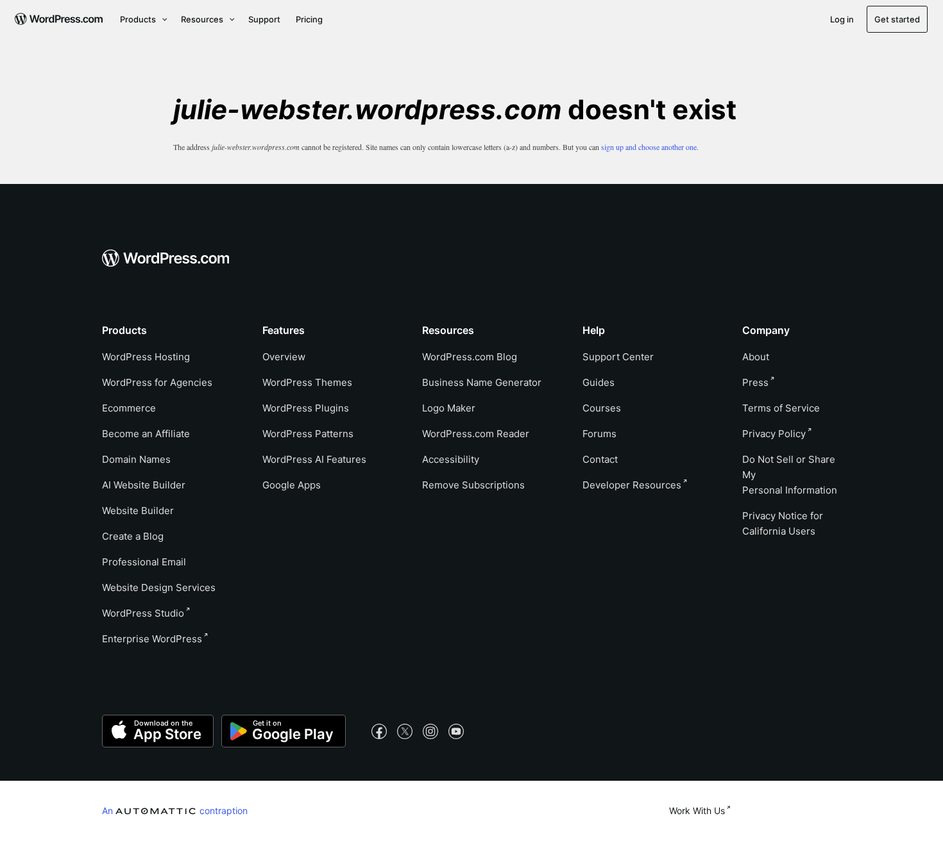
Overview (283, 357)
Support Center (618, 357)
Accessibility (450, 459)
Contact (600, 459)
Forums (599, 434)
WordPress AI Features (314, 459)
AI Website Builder (143, 485)
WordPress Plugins (305, 408)
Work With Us (697, 810)
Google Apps (291, 485)
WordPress (143, 613)
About (755, 357)
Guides (598, 382)
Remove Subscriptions (473, 485)
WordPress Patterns (307, 434)
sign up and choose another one (649, 147)
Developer (631, 485)
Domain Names (136, 459)
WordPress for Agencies (157, 382)
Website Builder (138, 510)
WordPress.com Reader (475, 434)
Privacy (774, 434)
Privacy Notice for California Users (782, 523)
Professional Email (144, 562)
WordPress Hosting (146, 357)
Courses (601, 408)
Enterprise (152, 639)
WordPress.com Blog (469, 357)
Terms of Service (781, 408)
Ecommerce (129, 408)
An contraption (175, 810)
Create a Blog (133, 536)
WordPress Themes (307, 382)
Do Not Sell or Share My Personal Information (789, 474)
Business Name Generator (481, 382)
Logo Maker (448, 408)
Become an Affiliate (146, 434)
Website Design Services (159, 587)
